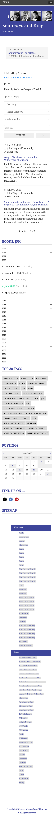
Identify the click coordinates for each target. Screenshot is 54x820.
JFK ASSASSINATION (13, 403)
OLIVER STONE (10, 418)
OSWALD (25, 418)
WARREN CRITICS (37, 428)
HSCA (35, 398)
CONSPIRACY (10, 383)
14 (48, 465)
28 (48, 473)
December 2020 (13, 266)
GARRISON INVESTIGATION (16, 398)
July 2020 (9, 279)
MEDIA (31, 408)
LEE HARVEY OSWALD (14, 408)
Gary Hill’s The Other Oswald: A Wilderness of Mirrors (21, 158)
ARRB (23, 378)
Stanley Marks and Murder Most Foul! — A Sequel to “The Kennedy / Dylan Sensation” (26, 203)
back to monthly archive (17, 77)
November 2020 (13, 273)
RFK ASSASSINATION (14, 423)
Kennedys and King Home (22, 53)
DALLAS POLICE (11, 388)
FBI (23, 388)
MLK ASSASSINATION (36, 413)
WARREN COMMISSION (14, 428)
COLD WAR (41, 378)
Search (20, 135)
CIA (31, 378)
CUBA (22, 383)
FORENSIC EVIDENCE (32, 393)
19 (34, 469)
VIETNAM (31, 423)
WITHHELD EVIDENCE (37, 433)
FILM (30, 388)
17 (20, 469)
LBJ (27, 403)
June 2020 (10, 286)
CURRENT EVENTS (36, 383)
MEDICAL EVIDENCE (13, 413)
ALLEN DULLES (11, 378)
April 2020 (10, 292)
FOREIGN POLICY (12, 393)
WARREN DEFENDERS (14, 433)
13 (41, 465)
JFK (42, 398)
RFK (34, 418)
